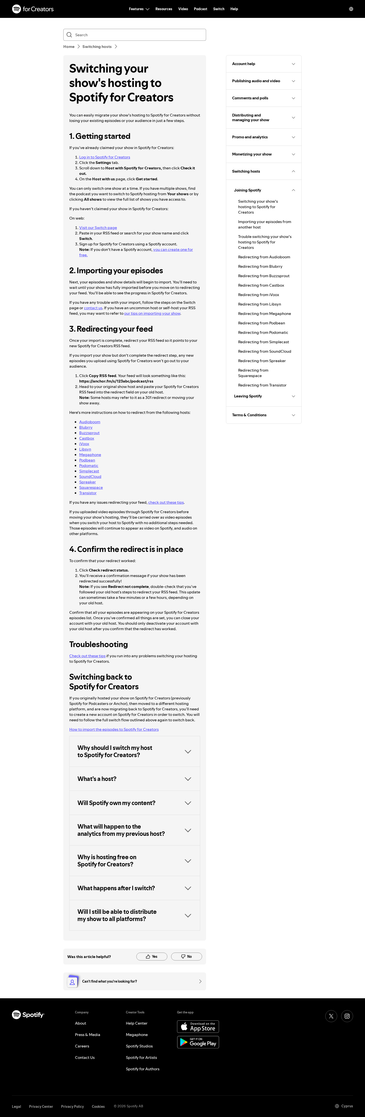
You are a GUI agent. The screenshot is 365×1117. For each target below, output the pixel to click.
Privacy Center (41, 1106)
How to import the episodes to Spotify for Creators (114, 729)
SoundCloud (90, 476)
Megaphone (90, 454)
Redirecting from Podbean (261, 323)
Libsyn (85, 449)
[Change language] (351, 9)
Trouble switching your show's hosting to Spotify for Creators (265, 242)
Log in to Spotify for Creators (104, 157)
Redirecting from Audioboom (264, 257)
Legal (16, 1106)
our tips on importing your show (152, 313)
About (80, 1023)
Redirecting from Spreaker (262, 360)
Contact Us (85, 1057)
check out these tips (166, 502)
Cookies (98, 1106)
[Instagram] (347, 1016)
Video (183, 8)
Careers (82, 1046)
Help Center (136, 1023)
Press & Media (87, 1034)
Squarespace (91, 487)
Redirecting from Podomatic (263, 332)
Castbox (86, 438)
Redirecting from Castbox (261, 285)
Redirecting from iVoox (258, 294)
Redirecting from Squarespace (253, 372)
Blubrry (86, 427)
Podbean (87, 460)
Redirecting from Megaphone (264, 313)
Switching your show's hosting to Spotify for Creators (258, 206)
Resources (163, 8)
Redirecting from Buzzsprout (264, 275)
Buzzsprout (89, 432)
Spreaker (87, 482)
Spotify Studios (139, 1046)
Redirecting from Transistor (262, 385)
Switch (218, 8)
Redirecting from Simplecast (263, 342)
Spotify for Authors (142, 1069)
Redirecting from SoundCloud (264, 351)
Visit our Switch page (98, 227)
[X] (331, 1016)
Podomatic (88, 465)
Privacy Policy (72, 1106)
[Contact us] (198, 981)
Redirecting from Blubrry (260, 266)
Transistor (88, 493)
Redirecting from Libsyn (259, 304)
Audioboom (89, 421)
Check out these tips (87, 655)
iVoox (84, 443)
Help (234, 8)
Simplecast (89, 471)
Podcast (200, 8)
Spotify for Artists (141, 1057)
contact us (93, 307)
